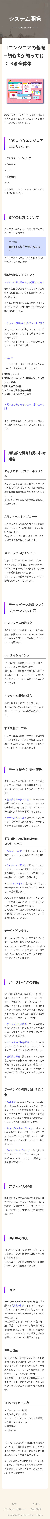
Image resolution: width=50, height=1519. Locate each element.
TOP (14, 1504)
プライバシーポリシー (14, 1509)
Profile (35, 1504)
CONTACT (36, 1509)
